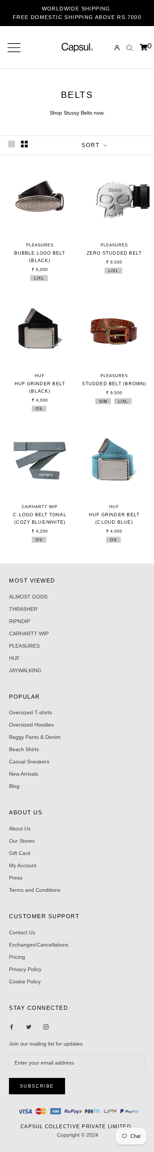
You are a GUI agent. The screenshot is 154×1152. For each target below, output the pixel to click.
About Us (20, 829)
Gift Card (19, 853)
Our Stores (22, 841)
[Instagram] (28, 1026)
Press (15, 878)
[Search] (129, 47)
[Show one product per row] (11, 144)
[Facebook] (11, 1026)
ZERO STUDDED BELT (114, 253)
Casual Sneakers (29, 762)
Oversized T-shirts (30, 712)
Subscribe (37, 1086)
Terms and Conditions (35, 890)
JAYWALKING (25, 670)
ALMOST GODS (28, 597)
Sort (91, 145)
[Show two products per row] (24, 144)
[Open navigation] (14, 47)
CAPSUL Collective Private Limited (78, 1126)
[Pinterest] (46, 1026)
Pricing (17, 957)
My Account (22, 865)
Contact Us (22, 932)
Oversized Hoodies (31, 725)
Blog (14, 786)
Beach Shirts (24, 749)
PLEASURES (24, 646)
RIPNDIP (19, 621)
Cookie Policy (25, 982)
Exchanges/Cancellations (38, 945)
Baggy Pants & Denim (35, 737)
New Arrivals (23, 774)
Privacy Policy (25, 969)
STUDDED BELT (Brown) (114, 383)
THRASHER (23, 609)
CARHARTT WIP (29, 633)
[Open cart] (143, 47)
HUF (14, 658)
